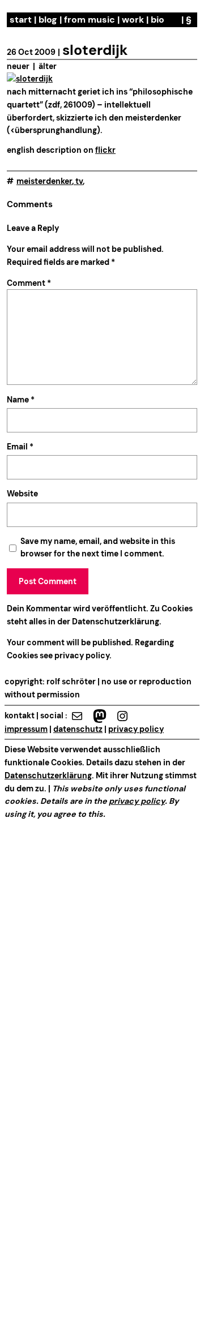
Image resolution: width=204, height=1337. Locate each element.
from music (89, 19)
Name (21, 400)
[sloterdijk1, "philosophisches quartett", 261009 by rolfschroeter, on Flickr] (30, 79)
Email (20, 447)
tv (79, 181)
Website (22, 493)
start (21, 19)
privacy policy (81, 655)
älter (48, 66)
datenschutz (78, 729)
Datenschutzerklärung (115, 621)
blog (48, 19)
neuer (18, 66)
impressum (26, 729)
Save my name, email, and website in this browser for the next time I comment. (97, 547)
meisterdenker (44, 181)
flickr (105, 150)
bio (157, 19)
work (133, 19)
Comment (29, 283)
